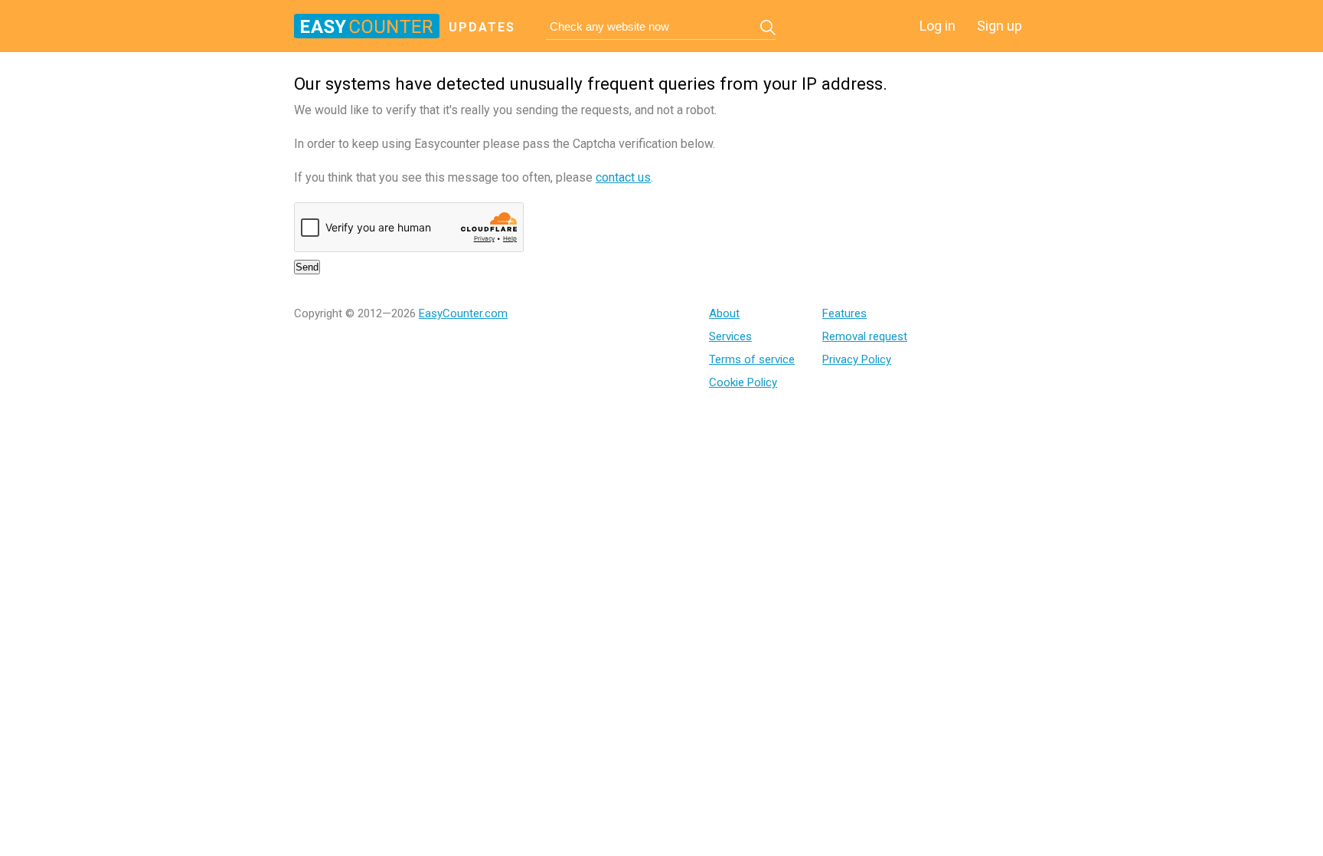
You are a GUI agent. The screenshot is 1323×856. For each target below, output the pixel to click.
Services (730, 336)
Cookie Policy (743, 382)
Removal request (864, 336)
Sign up (999, 26)
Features (844, 313)
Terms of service (752, 359)
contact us (623, 177)
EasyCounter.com (463, 313)
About (724, 313)
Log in (938, 26)
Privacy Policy (856, 359)
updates (482, 27)
